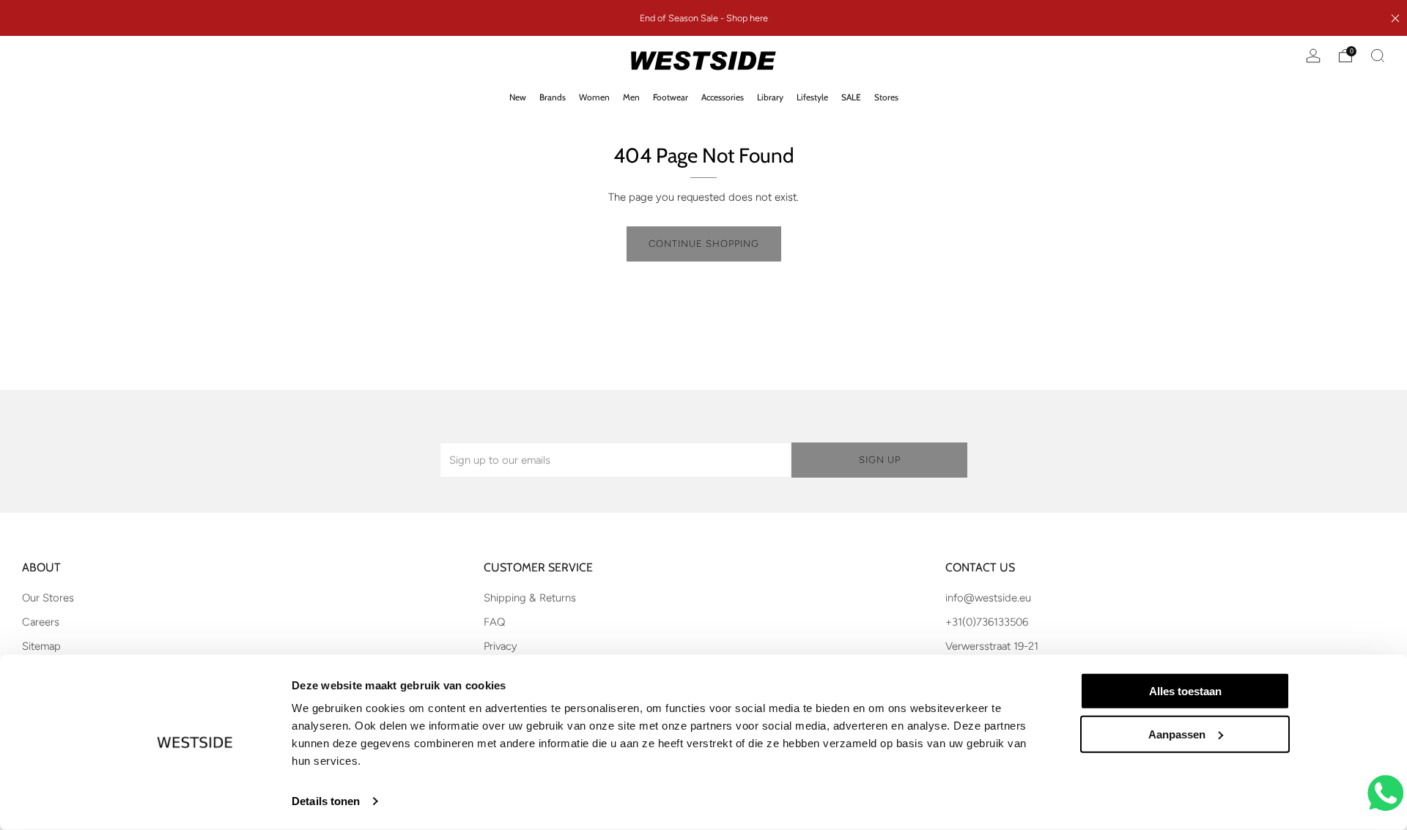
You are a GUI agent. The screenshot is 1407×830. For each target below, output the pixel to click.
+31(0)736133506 (986, 622)
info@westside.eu (988, 597)
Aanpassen (1176, 734)
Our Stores (48, 597)
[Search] (1377, 55)
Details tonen (326, 801)
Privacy (500, 646)
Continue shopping (704, 243)
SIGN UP (880, 459)
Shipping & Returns (530, 597)
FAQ (494, 622)
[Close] (1395, 18)
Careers (40, 622)
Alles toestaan (1185, 691)
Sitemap (41, 646)
